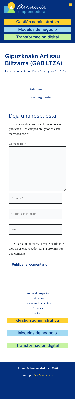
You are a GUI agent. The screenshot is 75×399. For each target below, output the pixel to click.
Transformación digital (37, 37)
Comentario (17, 144)
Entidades (37, 298)
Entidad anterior (38, 89)
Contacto (37, 313)
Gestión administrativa (37, 21)
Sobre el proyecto (37, 293)
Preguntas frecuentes (38, 303)
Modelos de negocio (37, 29)
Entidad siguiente (38, 97)
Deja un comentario (17, 71)
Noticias (37, 308)
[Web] (35, 230)
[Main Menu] (70, 4)
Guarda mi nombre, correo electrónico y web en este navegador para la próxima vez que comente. (37, 248)
